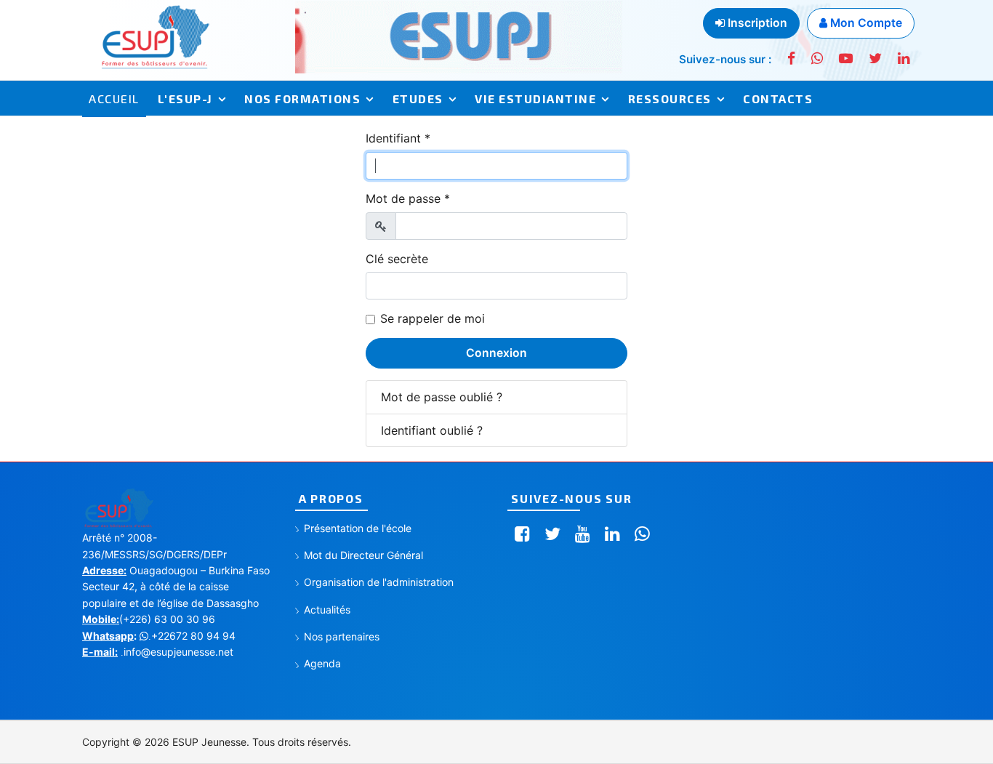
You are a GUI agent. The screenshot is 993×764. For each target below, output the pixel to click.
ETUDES (418, 98)
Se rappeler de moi (432, 318)
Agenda (322, 663)
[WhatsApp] (817, 58)
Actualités (327, 609)
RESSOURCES (670, 98)
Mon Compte (864, 23)
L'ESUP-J (185, 98)
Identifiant (398, 138)
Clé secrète (397, 259)
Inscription (756, 23)
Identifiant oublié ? (432, 430)
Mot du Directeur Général (363, 555)
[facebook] (791, 58)
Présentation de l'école (357, 528)
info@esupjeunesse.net (177, 652)
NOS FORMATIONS (302, 98)
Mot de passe (408, 198)
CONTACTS (778, 98)
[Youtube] (846, 58)
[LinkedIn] (903, 58)
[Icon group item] (522, 533)
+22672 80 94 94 (192, 636)
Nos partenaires (341, 636)
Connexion (496, 353)
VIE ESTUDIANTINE (535, 98)
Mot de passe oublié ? (441, 397)
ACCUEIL (114, 98)
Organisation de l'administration (379, 582)
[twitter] (875, 58)
